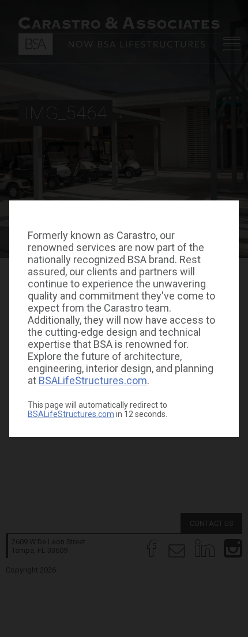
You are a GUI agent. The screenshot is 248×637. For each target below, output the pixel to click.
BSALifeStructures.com (93, 380)
